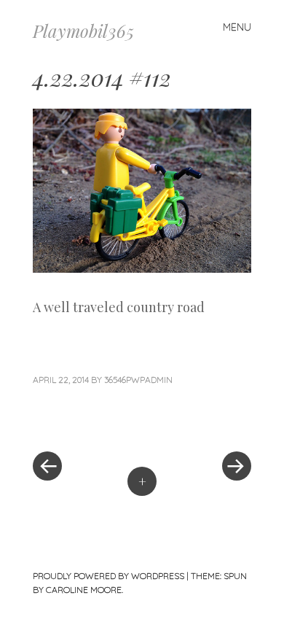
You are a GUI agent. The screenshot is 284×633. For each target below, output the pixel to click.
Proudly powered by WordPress (108, 575)
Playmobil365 (83, 30)
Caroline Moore (84, 589)
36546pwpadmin (138, 379)
